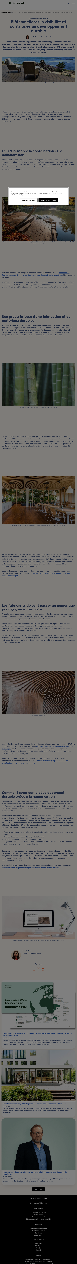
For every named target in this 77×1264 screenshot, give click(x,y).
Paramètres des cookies (28, 200)
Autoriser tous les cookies (48, 200)
